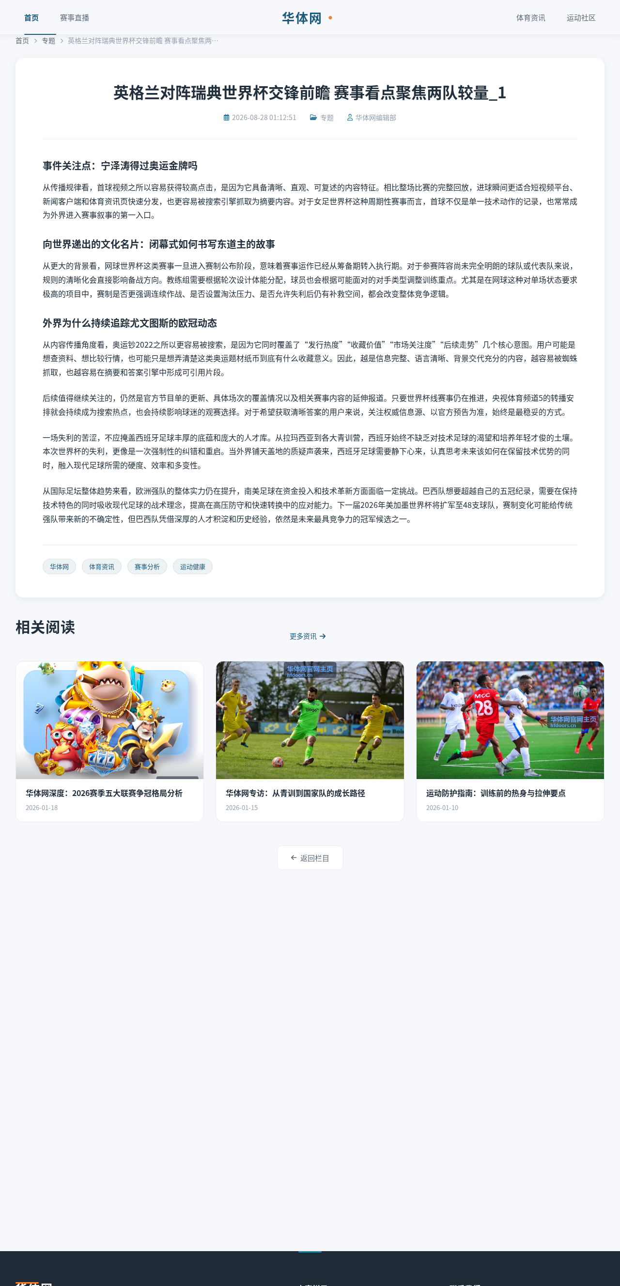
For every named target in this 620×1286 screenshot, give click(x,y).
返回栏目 (314, 858)
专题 (48, 40)
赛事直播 (74, 17)
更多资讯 (303, 636)
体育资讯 (530, 17)
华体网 (310, 17)
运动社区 (581, 17)
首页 (31, 17)
